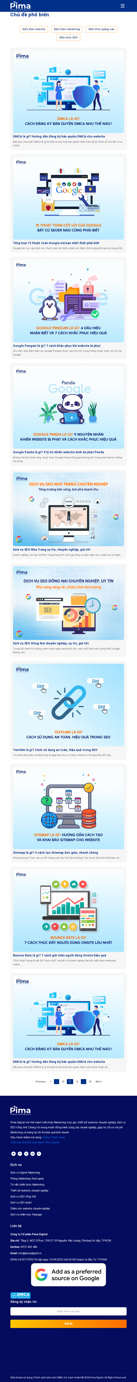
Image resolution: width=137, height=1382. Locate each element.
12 (77, 1081)
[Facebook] (20, 1154)
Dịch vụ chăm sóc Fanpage (26, 1214)
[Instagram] (26, 1154)
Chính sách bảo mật (45, 1377)
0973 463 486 (29, 1247)
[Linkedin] (32, 1154)
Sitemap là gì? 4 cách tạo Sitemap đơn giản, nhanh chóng (55, 852)
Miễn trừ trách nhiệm (70, 1377)
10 (63, 1081)
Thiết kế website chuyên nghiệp (29, 1190)
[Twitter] (13, 1154)
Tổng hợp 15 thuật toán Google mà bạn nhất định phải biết (56, 243)
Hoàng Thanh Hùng (53, 1137)
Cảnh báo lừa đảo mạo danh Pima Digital (34, 1142)
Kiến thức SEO (68, 37)
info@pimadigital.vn (29, 1253)
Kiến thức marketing (67, 29)
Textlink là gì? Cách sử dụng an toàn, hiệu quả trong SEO (55, 750)
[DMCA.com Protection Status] (20, 1294)
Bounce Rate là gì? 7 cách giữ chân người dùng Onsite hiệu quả (59, 955)
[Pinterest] (39, 1154)
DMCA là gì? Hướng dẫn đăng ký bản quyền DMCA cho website (59, 136)
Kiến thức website (34, 29)
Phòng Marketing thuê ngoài (27, 1178)
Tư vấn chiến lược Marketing (27, 1184)
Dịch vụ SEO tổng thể (23, 1196)
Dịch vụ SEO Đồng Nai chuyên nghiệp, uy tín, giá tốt (51, 643)
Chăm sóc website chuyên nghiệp (30, 1208)
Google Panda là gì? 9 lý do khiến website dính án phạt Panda (58, 452)
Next (98, 1081)
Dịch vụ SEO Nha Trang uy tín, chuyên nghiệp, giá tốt (51, 549)
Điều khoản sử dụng (21, 1377)
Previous (41, 1081)
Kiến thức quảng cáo (101, 29)
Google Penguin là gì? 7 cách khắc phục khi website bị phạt (57, 345)
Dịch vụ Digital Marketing (25, 1172)
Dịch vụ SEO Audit (21, 1202)
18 (90, 1081)
